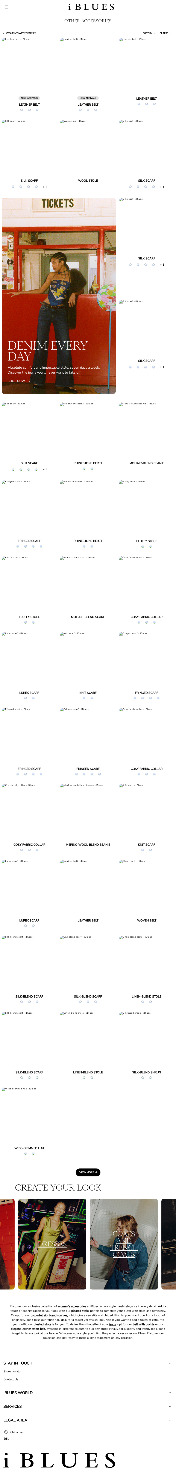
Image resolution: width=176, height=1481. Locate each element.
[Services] (170, 1406)
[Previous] (10, 66)
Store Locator (12, 1371)
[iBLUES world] (170, 1392)
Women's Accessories (21, 33)
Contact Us (10, 1379)
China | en (17, 1432)
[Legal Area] (170, 1420)
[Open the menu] (6, 7)
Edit (6, 1439)
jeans (112, 1324)
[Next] (49, 66)
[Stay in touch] (170, 1363)
